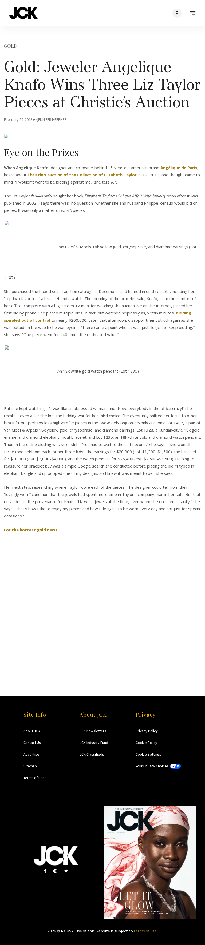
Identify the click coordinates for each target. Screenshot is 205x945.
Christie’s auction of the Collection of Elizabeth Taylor (82, 174)
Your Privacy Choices (152, 766)
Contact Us (32, 742)
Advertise (31, 754)
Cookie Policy (146, 742)
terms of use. (145, 931)
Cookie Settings (148, 754)
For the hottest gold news (30, 529)
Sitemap (30, 766)
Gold (10, 46)
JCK (23, 13)
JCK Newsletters (93, 730)
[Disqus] (102, 600)
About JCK (31, 730)
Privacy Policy (147, 730)
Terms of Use (34, 777)
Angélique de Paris (178, 167)
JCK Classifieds (92, 754)
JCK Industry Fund (94, 742)
